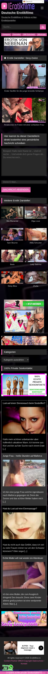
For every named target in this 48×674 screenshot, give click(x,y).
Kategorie (6, 34)
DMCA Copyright (25, 658)
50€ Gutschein (29, 34)
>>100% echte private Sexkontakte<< (24, 672)
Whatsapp (41, 34)
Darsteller (16, 34)
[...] (4, 449)
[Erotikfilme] (19, 6)
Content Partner (11, 658)
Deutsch (28, 2)
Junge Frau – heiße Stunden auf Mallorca (22, 403)
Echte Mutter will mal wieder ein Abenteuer (23, 505)
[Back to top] (40, 666)
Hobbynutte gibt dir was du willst (18, 558)
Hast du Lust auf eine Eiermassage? (20, 456)
